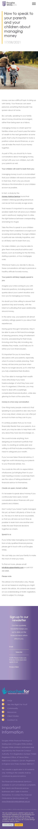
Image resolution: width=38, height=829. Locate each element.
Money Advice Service (11, 196)
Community (12, 708)
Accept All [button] (19, 824)
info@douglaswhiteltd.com (13, 567)
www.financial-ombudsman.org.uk (16, 801)
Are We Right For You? (17, 704)
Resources (11, 712)
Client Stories (13, 716)
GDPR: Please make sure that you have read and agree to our (17, 660)
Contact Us (12, 720)
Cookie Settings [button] (7, 824)
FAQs (9, 700)
